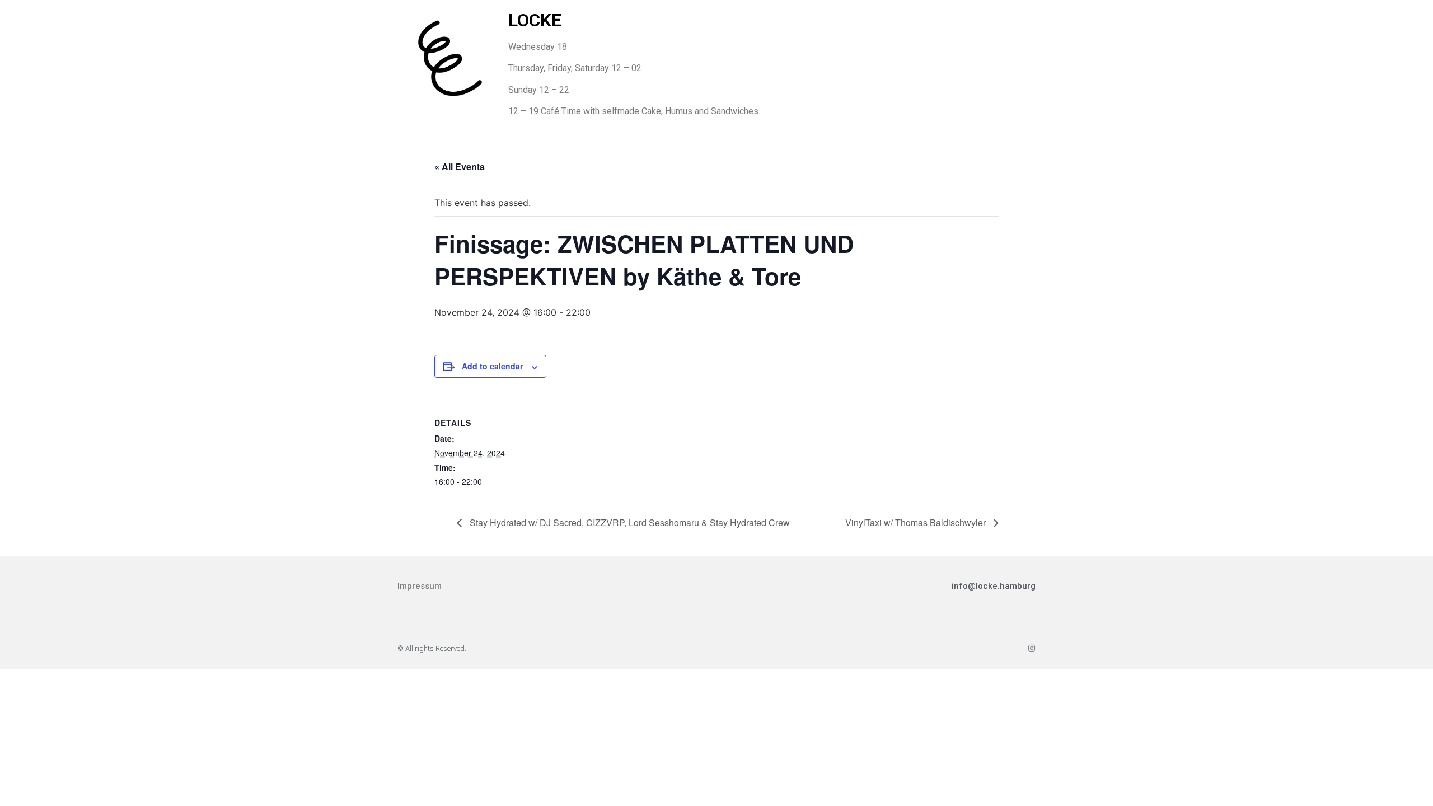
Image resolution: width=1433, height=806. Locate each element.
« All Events (459, 166)
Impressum (419, 586)
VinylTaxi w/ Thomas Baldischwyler (916, 522)
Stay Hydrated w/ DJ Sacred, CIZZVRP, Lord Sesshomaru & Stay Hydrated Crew (628, 522)
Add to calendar (492, 366)
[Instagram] (1032, 648)
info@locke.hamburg (994, 586)
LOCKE (534, 20)
